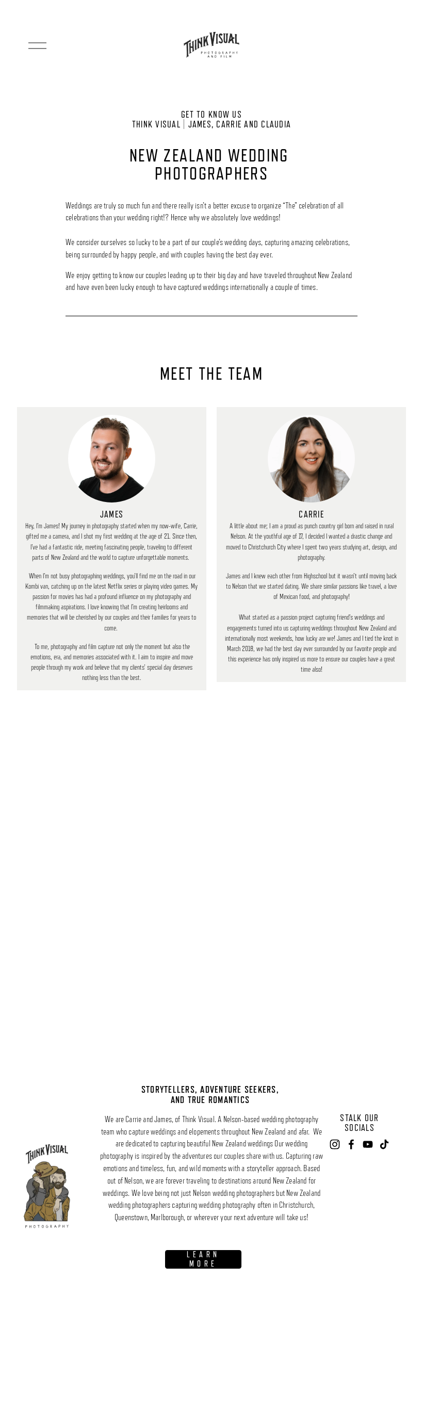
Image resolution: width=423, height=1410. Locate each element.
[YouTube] (368, 1144)
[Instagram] (335, 1144)
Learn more (203, 1259)
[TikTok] (384, 1144)
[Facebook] (351, 1144)
